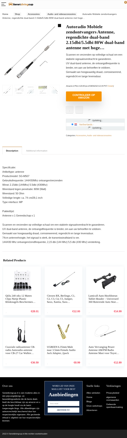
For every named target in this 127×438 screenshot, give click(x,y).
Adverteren (91, 410)
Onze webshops (94, 406)
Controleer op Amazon (83, 96)
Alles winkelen (93, 393)
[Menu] (3, 4)
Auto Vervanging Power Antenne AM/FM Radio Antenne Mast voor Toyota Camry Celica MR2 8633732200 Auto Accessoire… (103, 354)
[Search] (110, 4)
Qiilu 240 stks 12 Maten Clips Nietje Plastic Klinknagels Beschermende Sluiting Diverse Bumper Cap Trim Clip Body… (20, 302)
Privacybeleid (112, 393)
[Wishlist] (117, 4)
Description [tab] (12, 150)
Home (5, 14)
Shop (17, 14)
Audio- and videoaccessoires (62, 14)
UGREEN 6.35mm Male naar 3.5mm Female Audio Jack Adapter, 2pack (61, 350)
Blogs (89, 401)
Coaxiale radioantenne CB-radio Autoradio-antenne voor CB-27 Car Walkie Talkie (20, 351)
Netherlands (85, 124)
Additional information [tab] (36, 150)
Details (110, 86)
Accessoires (34, 14)
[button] (59, 25)
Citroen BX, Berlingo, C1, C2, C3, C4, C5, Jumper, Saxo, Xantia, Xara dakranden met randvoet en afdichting (62, 302)
